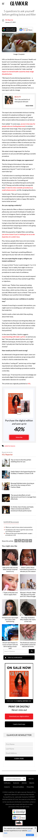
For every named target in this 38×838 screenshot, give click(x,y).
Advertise (24, 783)
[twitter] (19, 541)
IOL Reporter (9, 20)
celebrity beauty (9, 446)
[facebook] (16, 541)
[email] (30, 541)
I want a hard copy (19, 724)
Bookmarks (16, 783)
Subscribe (19, 437)
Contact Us (7, 787)
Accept (30, 835)
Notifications (7, 783)
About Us (31, 783)
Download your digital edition (19, 716)
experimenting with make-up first (13, 337)
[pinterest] (23, 541)
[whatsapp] (26, 541)
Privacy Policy (30, 787)
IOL (29, 383)
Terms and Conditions (18, 787)
